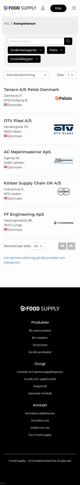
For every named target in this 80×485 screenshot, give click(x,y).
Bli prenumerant (40, 330)
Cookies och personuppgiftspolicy (40, 372)
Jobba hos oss (40, 427)
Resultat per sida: (17, 246)
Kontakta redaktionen (40, 413)
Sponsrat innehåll (40, 393)
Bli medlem (40, 337)
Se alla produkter (40, 352)
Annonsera (40, 345)
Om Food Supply (40, 435)
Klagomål (40, 386)
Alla (6, 23)
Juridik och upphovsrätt (40, 379)
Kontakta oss (40, 420)
